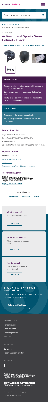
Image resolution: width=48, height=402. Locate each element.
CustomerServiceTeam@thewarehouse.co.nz (19, 166)
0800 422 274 (7, 162)
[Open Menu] (43, 4)
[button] (25, 56)
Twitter (26, 196)
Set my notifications (17, 305)
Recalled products (15, 24)
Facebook (14, 196)
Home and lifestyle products (11, 45)
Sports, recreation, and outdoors (33, 45)
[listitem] (24, 218)
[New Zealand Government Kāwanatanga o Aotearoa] (19, 384)
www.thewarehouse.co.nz (12, 159)
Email (36, 196)
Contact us (8, 349)
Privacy (6, 392)
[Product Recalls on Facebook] (5, 365)
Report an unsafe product (14, 353)
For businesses (10, 329)
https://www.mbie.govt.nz (12, 184)
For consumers (10, 325)
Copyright (23, 392)
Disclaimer (14, 392)
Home (4, 24)
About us (7, 336)
